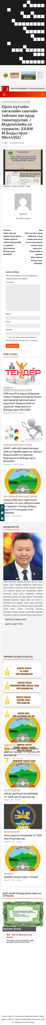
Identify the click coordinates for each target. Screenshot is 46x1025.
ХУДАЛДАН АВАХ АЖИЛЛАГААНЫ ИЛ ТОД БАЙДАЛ (16, 102)
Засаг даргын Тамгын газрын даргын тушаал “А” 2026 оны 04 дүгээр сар (22, 751)
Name (9, 314)
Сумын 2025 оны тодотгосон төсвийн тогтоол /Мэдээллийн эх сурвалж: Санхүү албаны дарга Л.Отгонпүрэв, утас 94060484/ (21, 506)
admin (6, 143)
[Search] (42, 94)
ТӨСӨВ (5, 496)
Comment (9, 282)
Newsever (19, 1022)
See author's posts (23, 218)
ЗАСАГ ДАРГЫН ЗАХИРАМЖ (12, 790)
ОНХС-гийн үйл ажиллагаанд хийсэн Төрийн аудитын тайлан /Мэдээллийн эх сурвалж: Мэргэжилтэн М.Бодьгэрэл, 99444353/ (12, 242)
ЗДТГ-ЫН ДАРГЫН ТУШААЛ (12, 745)
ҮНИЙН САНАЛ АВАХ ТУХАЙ (21, 877)
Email (8, 322)
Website (9, 330)
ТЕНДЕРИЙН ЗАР (8, 387)
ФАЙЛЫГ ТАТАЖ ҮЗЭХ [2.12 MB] (16, 186)
